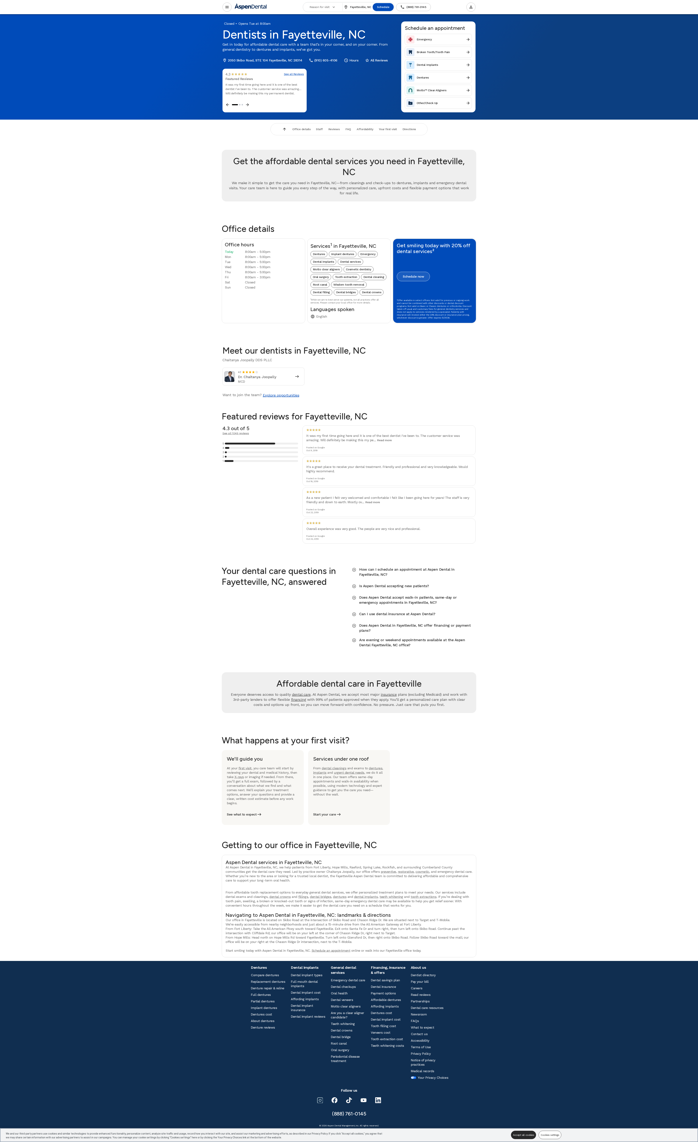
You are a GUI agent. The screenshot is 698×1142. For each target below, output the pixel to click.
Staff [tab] (319, 129)
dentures (375, 768)
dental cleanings (334, 768)
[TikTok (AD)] (349, 1100)
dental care (301, 694)
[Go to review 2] (239, 104)
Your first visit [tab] (388, 129)
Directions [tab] (409, 129)
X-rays (239, 777)
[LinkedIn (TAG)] (378, 1100)
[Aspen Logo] (250, 7)
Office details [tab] (301, 129)
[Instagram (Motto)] (320, 1100)
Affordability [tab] (365, 129)
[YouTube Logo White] (363, 1100)
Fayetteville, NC (357, 7)
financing (298, 699)
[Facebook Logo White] (334, 1100)
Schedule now (413, 276)
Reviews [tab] (334, 129)
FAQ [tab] (348, 129)
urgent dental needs (349, 772)
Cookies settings (550, 1134)
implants (319, 772)
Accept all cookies (523, 1134)
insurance (389, 694)
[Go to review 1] (235, 104)
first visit (245, 768)
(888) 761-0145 (413, 7)
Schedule (383, 7)
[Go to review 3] (242, 104)
